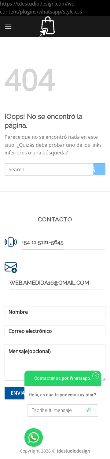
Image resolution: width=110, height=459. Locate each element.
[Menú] (8, 26)
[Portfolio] (47, 26)
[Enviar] (99, 169)
